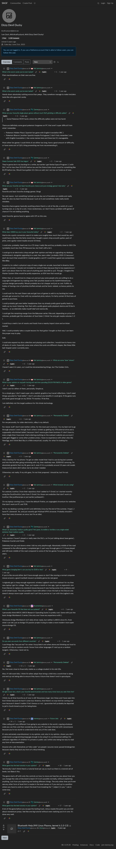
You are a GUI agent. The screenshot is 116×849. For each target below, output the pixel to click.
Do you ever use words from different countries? (19, 641)
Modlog (75, 845)
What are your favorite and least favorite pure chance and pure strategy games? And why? (33, 186)
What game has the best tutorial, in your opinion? (19, 765)
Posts (27, 62)
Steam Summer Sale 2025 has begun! (15, 161)
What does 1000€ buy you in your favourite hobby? (20, 232)
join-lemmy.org (107, 845)
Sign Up (110, 3)
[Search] (98, 3)
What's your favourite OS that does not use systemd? (21, 609)
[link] (39, 72)
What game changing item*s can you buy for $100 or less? (22, 570)
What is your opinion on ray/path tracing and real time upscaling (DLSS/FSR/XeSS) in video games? (37, 382)
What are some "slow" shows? (63, 360)
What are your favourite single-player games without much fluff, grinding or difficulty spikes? (34, 113)
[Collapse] (4, 68)
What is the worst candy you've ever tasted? (17, 72)
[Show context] (36, 72)
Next (5, 838)
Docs (92, 845)
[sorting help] (54, 62)
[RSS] (58, 62)
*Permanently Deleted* (61, 415)
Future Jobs (54, 718)
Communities (15, 3)
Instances (84, 845)
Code (97, 845)
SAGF (5, 3)
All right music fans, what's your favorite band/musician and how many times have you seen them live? (38, 692)
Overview (7, 62)
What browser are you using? (63, 485)
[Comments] (11, 828)
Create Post (27, 3)
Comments (17, 62)
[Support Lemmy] (34, 3)
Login (103, 3)
